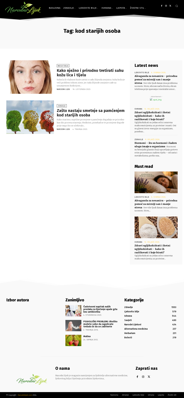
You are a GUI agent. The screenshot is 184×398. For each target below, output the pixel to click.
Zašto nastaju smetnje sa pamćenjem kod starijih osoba (91, 112)
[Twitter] (170, 5)
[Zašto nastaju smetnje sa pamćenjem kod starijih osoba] (30, 117)
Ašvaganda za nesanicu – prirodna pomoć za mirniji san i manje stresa (156, 79)
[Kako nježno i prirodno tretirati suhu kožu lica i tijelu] (30, 77)
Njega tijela (63, 66)
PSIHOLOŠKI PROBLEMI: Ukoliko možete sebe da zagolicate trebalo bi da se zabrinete (100, 324)
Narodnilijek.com (25, 395)
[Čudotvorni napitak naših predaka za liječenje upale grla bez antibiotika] (73, 310)
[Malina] (73, 340)
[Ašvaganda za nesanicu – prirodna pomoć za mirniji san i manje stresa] (156, 182)
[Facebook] (161, 5)
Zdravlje (62, 106)
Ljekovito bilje (142, 72)
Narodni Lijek (63, 89)
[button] (177, 6)
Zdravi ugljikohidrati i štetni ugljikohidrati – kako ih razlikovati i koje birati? (152, 116)
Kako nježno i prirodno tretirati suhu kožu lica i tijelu (90, 72)
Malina (87, 336)
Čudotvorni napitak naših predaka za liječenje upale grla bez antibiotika (100, 309)
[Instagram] (165, 5)
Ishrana (138, 109)
